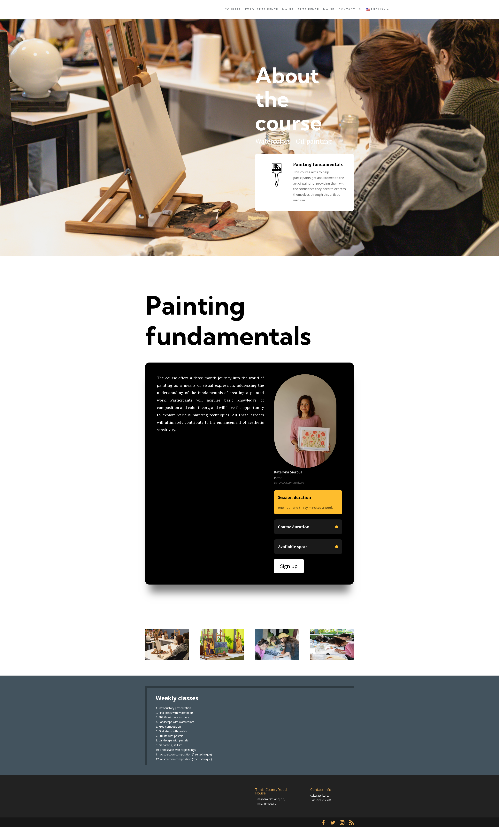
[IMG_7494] (332, 659)
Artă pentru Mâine (316, 9)
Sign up (289, 566)
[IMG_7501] (277, 659)
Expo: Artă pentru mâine (269, 9)
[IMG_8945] (222, 659)
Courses (233, 9)
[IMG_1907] (167, 659)
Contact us (350, 9)
